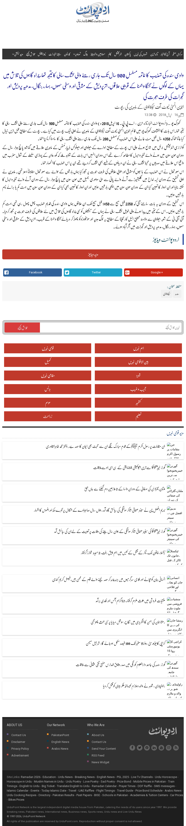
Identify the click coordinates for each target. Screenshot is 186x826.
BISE (97, 795)
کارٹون (67, 54)
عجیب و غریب (138, 389)
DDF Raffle (145, 786)
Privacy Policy (20, 748)
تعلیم (138, 416)
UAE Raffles (86, 790)
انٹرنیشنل (118, 54)
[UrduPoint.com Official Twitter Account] (139, 748)
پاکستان (128, 54)
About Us (98, 735)
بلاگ (85, 54)
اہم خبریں (138, 348)
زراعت (47, 416)
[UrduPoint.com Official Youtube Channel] (161, 748)
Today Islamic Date (54, 790)
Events (35, 790)
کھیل (48, 361)
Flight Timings (105, 790)
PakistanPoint (60, 735)
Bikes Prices (16, 799)
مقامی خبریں (48, 375)
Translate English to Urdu (73, 786)
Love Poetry (90, 781)
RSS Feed (98, 755)
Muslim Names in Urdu (49, 781)
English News (60, 742)
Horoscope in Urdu (19, 781)
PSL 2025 (123, 777)
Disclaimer (18, 742)
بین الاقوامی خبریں (138, 361)
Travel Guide (125, 790)
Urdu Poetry (73, 781)
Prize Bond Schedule (148, 790)
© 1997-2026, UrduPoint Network (26, 816)
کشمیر (138, 402)
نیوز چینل (42, 54)
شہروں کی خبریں (140, 54)
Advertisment (20, 755)
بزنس (47, 389)
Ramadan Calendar (104, 786)
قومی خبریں (48, 348)
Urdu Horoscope (166, 777)
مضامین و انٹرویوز (98, 54)
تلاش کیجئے (30, 54)
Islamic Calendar (17, 790)
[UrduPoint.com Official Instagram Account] (168, 748)
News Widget (100, 762)
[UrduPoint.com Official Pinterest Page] (147, 748)
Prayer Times (127, 786)
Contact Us (18, 735)
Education (49, 777)
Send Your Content (104, 748)
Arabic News (59, 748)
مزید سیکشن (18, 54)
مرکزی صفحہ (177, 54)
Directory (44, 795)
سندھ (87, 123)
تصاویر (78, 54)
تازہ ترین (154, 54)
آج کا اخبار (165, 54)
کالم (109, 54)
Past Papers (84, 795)
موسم (47, 402)
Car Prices (176, 795)
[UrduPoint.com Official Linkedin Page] (154, 748)
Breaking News (85, 777)
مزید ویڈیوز (93, 254)
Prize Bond (124, 781)
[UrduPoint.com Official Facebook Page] (132, 748)
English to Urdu (29, 786)
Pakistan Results (63, 795)
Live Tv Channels (142, 777)
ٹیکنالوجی (100, 130)
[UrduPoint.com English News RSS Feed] (176, 748)
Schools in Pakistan (115, 795)
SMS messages (164, 786)
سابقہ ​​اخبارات (55, 54)
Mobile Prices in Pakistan (149, 781)
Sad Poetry (108, 781)
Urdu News (65, 777)
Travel (72, 790)
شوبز (138, 375)
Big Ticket (48, 786)
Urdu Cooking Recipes (21, 795)
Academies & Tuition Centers (149, 795)
